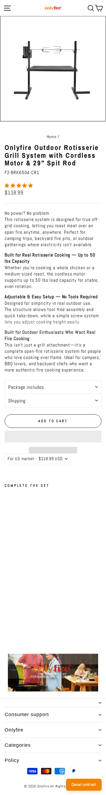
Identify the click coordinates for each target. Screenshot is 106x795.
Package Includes (26, 387)
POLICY (12, 760)
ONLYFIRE (14, 730)
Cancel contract (83, 784)
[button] (20, 185)
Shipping (17, 401)
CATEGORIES (18, 745)
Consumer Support (27, 714)
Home (52, 136)
